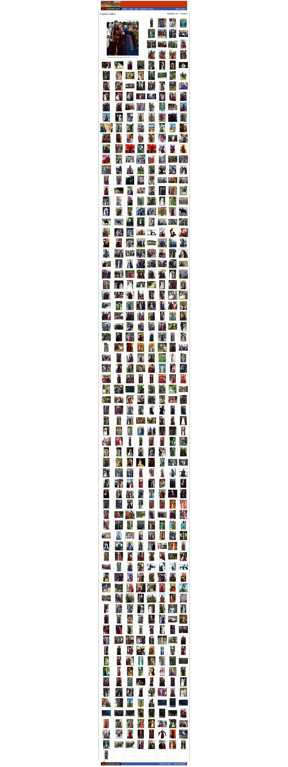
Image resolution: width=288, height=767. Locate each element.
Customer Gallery (166, 764)
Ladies (131, 9)
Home (125, 9)
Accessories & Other (146, 9)
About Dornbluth (179, 764)
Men (136, 9)
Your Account (180, 9)
